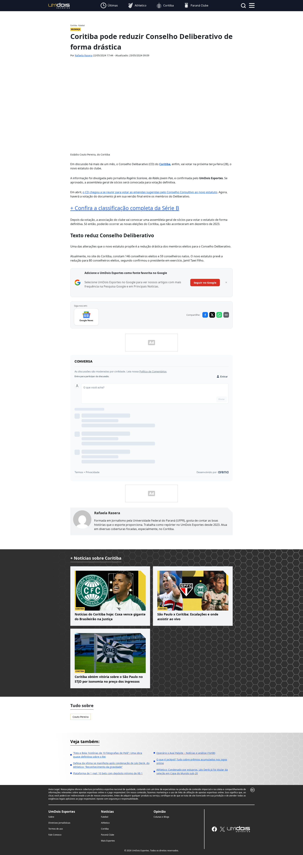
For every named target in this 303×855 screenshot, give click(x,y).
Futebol (104, 816)
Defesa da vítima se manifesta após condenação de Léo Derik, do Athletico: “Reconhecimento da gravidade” (111, 764)
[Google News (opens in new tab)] (86, 317)
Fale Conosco (54, 834)
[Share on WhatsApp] (219, 315)
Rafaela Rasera (83, 55)
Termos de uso (55, 828)
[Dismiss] (226, 282)
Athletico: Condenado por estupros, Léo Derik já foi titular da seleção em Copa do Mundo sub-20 (192, 771)
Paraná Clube (107, 834)
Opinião (160, 811)
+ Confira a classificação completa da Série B (124, 208)
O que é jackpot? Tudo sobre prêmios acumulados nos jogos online (191, 761)
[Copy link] (226, 315)
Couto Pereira (81, 716)
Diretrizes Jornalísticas (59, 822)
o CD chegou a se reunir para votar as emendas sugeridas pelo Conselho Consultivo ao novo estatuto (150, 192)
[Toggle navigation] (252, 5)
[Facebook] (214, 829)
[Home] (59, 5)
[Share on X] (212, 315)
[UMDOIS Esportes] (238, 829)
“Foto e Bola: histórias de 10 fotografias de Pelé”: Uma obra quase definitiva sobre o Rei (107, 754)
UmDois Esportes (61, 811)
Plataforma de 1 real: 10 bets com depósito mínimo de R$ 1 (108, 773)
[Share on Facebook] (205, 315)
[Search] (243, 5)
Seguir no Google (205, 282)
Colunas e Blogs (161, 816)
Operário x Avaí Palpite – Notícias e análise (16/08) (185, 753)
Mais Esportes (108, 840)
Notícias (107, 811)
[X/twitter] (222, 829)
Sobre (51, 816)
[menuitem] (109, 5)
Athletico (105, 822)
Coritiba (105, 828)
